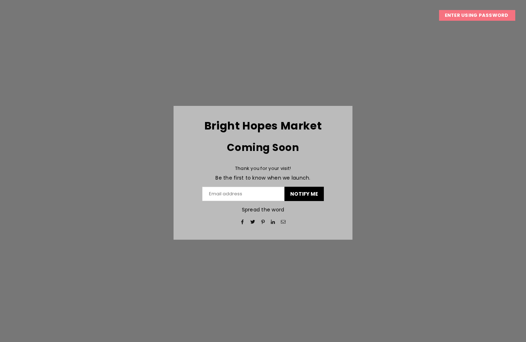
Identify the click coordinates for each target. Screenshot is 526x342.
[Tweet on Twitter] (252, 222)
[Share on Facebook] (242, 222)
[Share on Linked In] (273, 222)
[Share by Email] (283, 222)
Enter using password (477, 15)
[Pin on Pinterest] (263, 222)
